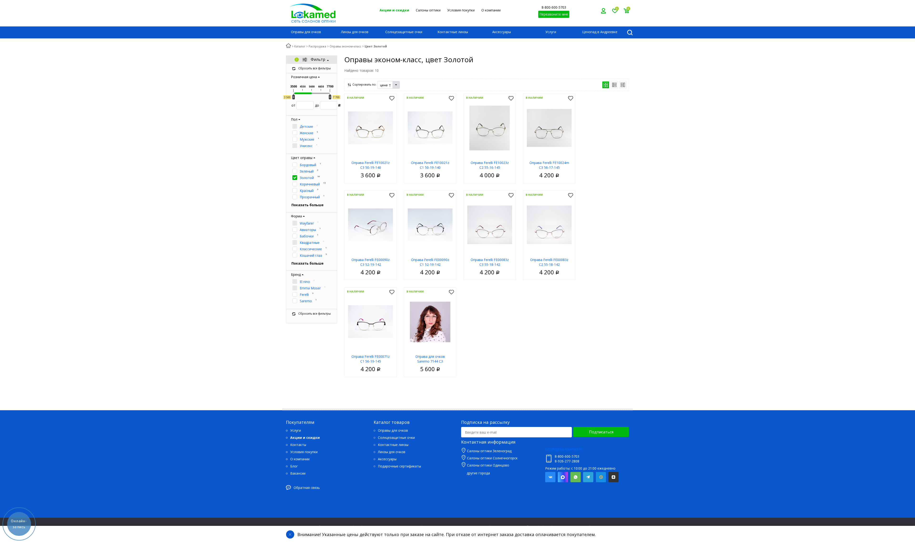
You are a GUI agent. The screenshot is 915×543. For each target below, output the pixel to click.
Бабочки (307, 236)
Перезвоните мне (553, 14)
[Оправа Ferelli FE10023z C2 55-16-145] (489, 127)
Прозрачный (310, 197)
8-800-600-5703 (554, 7)
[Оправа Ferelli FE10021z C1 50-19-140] (430, 127)
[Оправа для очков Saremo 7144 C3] (430, 321)
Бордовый (308, 165)
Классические (311, 249)
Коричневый (310, 184)
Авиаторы (308, 229)
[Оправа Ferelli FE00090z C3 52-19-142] (370, 224)
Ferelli (304, 294)
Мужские (307, 139)
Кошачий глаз (311, 255)
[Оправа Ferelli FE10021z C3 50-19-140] (370, 127)
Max (563, 477)
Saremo (306, 301)
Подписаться (601, 432)
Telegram (588, 477)
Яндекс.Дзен (613, 477)
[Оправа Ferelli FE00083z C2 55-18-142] (549, 224)
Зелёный (307, 171)
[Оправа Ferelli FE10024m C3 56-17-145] (549, 127)
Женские (306, 133)
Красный (307, 190)
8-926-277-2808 (567, 461)
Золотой (307, 177)
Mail (601, 477)
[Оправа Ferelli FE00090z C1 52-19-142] (430, 224)
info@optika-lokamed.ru (563, 449)
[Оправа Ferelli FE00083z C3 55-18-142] (489, 224)
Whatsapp (575, 477)
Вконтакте (550, 477)
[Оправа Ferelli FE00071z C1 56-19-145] (370, 321)
